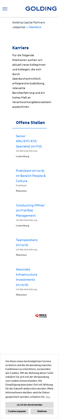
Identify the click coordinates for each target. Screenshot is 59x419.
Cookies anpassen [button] (17, 411)
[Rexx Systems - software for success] (41, 316)
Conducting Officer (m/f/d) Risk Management (30, 210)
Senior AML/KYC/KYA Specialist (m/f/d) (29, 141)
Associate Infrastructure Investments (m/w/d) (26, 277)
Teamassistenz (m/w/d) (27, 242)
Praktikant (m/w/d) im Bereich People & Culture (31, 176)
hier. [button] (48, 397)
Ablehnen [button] (42, 411)
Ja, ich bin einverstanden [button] (29, 404)
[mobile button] (5, 9)
